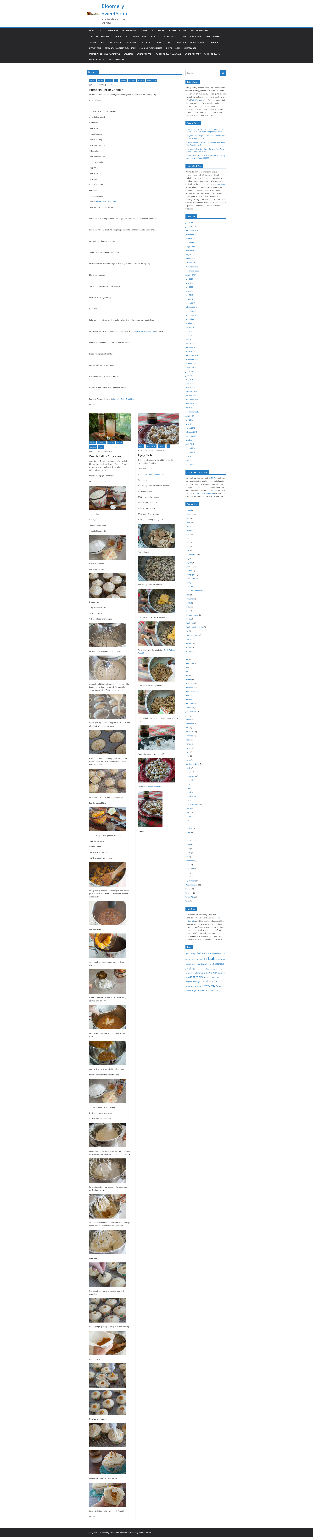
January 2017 (190, 351)
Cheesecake (190, 579)
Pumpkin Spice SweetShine (105, 201)
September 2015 (192, 412)
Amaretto (189, 514)
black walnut (203, 953)
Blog (187, 558)
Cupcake (111, 442)
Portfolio (159, 42)
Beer (187, 542)
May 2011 (189, 456)
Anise (187, 518)
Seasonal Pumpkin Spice (151, 48)
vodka (211, 990)
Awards (144, 30)
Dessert (100, 80)
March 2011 (190, 464)
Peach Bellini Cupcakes (105, 456)
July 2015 (189, 420)
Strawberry (190, 861)
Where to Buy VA (96, 60)
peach (207, 976)
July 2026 (189, 222)
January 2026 (190, 226)
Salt (187, 824)
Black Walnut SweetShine (153, 474)
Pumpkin (141, 80)
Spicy (187, 848)
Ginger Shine (196, 36)
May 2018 (189, 299)
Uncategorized (191, 885)
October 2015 (190, 408)
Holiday (123, 80)
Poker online (215, 977)
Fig (168, 446)
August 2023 (190, 275)
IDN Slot (219, 969)
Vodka (187, 889)
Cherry (188, 583)
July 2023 (189, 279)
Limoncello (130, 42)
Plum (187, 784)
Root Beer (189, 808)
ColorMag (134, 1532)
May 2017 (189, 339)
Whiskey (188, 893)
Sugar (187, 865)
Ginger (188, 679)
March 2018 (190, 303)
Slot (187, 836)
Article (188, 530)
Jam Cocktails (190, 711)
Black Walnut (158, 30)
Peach (101, 447)
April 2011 (189, 460)
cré (211, 964)
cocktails (188, 964)
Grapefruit (189, 683)
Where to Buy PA (212, 54)
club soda (199, 959)
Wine (187, 901)
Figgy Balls (145, 455)
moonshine (197, 977)
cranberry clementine (201, 964)
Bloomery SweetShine (110, 1532)
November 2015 (191, 404)
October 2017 (190, 323)
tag (220, 986)
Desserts (109, 80)
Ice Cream (132, 80)
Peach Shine (145, 42)
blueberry (213, 953)
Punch (188, 800)
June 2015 (189, 424)
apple (187, 954)
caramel (187, 959)
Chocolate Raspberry (99, 36)
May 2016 (189, 379)
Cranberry (189, 623)
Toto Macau (196, 100)
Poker (187, 788)
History (92, 42)
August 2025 (190, 246)
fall (222, 964)
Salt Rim (188, 828)
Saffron (214, 42)
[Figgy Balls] (158, 428)
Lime (187, 728)
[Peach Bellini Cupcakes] (110, 427)
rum (203, 981)
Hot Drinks (189, 703)
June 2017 (189, 335)
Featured (189, 663)
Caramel (188, 570)
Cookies (188, 619)
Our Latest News (192, 764)
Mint (187, 756)
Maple (188, 740)
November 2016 (191, 359)
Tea (186, 873)
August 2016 (190, 367)
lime (194, 973)
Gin (186, 675)
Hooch (103, 42)
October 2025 (190, 238)
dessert (217, 963)
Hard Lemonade (213, 36)
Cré (186, 631)
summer (199, 986)
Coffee (188, 607)
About (92, 30)
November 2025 (191, 234)
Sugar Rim (189, 869)
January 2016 (190, 396)
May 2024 (189, 255)
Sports (188, 852)
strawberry (189, 986)
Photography (190, 776)
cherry (193, 959)
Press (170, 42)
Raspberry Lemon (198, 42)
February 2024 (191, 263)
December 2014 (191, 436)
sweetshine (211, 986)
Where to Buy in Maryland (168, 54)
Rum (187, 812)
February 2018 (191, 307)
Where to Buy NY (193, 54)
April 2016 (189, 383)
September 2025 (192, 242)
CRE (126, 36)
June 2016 (189, 375)
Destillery (155, 36)
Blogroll (188, 562)
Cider (187, 595)
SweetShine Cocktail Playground (104, 54)
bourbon (221, 953)
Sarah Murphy (111, 85)
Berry (187, 550)
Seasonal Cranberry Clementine (120, 48)
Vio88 (206, 990)
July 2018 (189, 295)
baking (192, 953)
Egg (186, 655)
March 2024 (190, 259)
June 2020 (189, 291)
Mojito (188, 760)
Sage (187, 820)
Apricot (188, 526)
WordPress (146, 1532)
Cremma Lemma (139, 36)
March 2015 (190, 428)
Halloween (189, 687)
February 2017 (191, 347)
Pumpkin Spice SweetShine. (124, 399)
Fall (116, 80)
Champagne (101, 442)
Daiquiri (188, 643)
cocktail (208, 958)
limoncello (200, 973)
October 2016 (190, 363)
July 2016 (189, 371)
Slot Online (190, 840)
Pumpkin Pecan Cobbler (106, 90)
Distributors (170, 36)
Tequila (188, 877)
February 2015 (191, 432)
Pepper (188, 772)
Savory (188, 832)
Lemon (188, 720)
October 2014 (190, 440)
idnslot (217, 202)
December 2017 (191, 315)
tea (223, 986)
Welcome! (128, 54)
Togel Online (190, 881)
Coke (187, 611)
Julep (187, 715)
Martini (188, 748)
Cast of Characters (199, 30)
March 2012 (190, 452)
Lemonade (189, 724)
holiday (207, 969)
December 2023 (191, 267)
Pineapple (189, 780)
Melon (188, 752)
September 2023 (192, 271)
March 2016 (190, 387)
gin (186, 969)
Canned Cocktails (177, 30)
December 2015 (191, 400)
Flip (186, 671)
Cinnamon (189, 599)
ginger (193, 968)
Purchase (181, 42)
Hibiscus (188, 695)
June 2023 (189, 283)
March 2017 (190, 343)
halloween (200, 969)
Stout (187, 856)
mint (215, 972)
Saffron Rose (95, 48)
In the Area (115, 42)
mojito (187, 977)
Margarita (189, 744)
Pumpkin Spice (151, 80)
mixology (221, 973)
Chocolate (189, 587)
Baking (92, 80)
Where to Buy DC (144, 54)
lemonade (188, 973)
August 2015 (190, 416)
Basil (187, 538)
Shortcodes (190, 48)
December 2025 (191, 230)
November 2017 (191, 319)
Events (182, 36)
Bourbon (189, 566)
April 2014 (189, 444)
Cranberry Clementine (194, 627)
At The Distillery (129, 30)
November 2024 (191, 251)
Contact (117, 36)
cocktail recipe (220, 959)
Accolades (113, 30)
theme (188, 990)
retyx (198, 981)
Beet (187, 546)
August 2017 (190, 327)
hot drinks (213, 969)
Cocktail (188, 603)
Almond (188, 510)
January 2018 (190, 311)
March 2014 (190, 448)
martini (209, 972)
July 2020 (189, 287)
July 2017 (189, 331)
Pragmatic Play (190, 982)
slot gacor (221, 184)
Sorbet (188, 844)
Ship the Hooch (173, 48)
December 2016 (191, 355)
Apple (187, 522)
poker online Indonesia (204, 493)
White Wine (190, 897)
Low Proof (189, 736)
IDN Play (213, 478)
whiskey (217, 991)
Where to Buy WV (116, 60)
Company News (191, 615)
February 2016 (191, 392)
